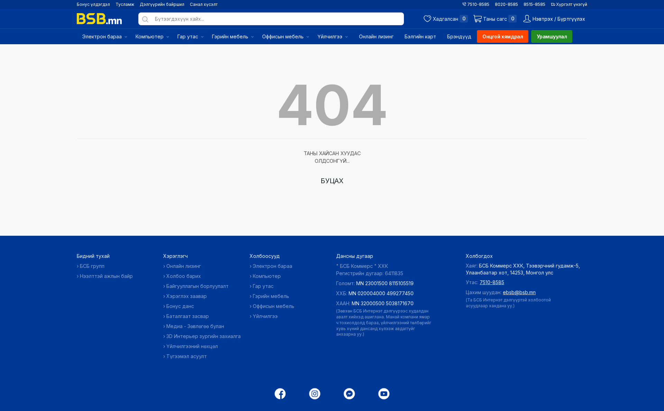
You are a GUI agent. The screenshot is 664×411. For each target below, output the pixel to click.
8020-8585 (506, 4)
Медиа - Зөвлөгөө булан (195, 326)
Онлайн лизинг (183, 266)
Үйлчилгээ (265, 316)
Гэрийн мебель (271, 296)
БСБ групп (92, 266)
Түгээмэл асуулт (186, 356)
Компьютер (267, 276)
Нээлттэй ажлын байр (106, 276)
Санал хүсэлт (204, 4)
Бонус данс (180, 306)
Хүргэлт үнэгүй (571, 4)
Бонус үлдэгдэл (93, 4)
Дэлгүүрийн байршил (162, 4)
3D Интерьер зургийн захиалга (203, 336)
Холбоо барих (183, 276)
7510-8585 (477, 4)
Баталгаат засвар (187, 316)
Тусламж (125, 4)
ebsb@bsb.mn (519, 292)
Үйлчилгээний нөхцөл (192, 346)
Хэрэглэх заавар (186, 296)
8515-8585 (534, 4)
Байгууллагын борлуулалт (197, 286)
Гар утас (263, 286)
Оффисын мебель (273, 306)
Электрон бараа (272, 266)
